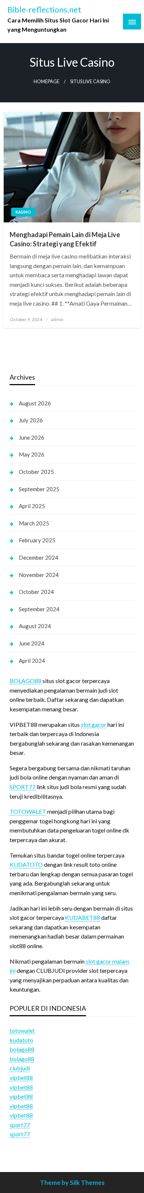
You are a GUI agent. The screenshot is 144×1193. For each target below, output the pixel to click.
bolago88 (22, 1049)
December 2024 (38, 557)
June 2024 (31, 643)
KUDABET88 (82, 917)
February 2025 (37, 540)
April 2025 (32, 506)
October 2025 (36, 471)
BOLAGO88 (25, 680)
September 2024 (39, 609)
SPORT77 (22, 786)
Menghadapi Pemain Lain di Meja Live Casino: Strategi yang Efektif (65, 239)
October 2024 (36, 591)
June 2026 (31, 437)
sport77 (20, 1124)
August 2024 (35, 626)
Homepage (46, 81)
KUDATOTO (26, 864)
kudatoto (21, 1040)
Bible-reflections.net (44, 9)
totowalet (22, 1030)
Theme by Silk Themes (72, 1182)
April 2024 (32, 660)
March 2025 (34, 523)
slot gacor (93, 724)
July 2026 (31, 420)
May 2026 (31, 454)
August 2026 (35, 403)
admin (57, 319)
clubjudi (20, 1067)
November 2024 (39, 574)
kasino (23, 212)
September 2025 (39, 489)
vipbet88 (21, 1077)
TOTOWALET (28, 811)
